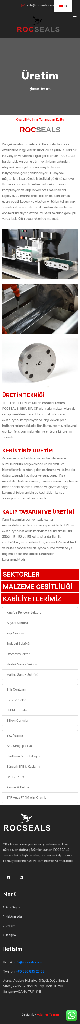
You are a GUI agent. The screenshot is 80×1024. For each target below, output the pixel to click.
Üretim (10, 926)
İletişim (10, 935)
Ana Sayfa (12, 907)
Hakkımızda (13, 916)
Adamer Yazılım (48, 1014)
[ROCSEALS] (38, 23)
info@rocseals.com (41, 5)
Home (35, 89)
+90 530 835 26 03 (30, 971)
